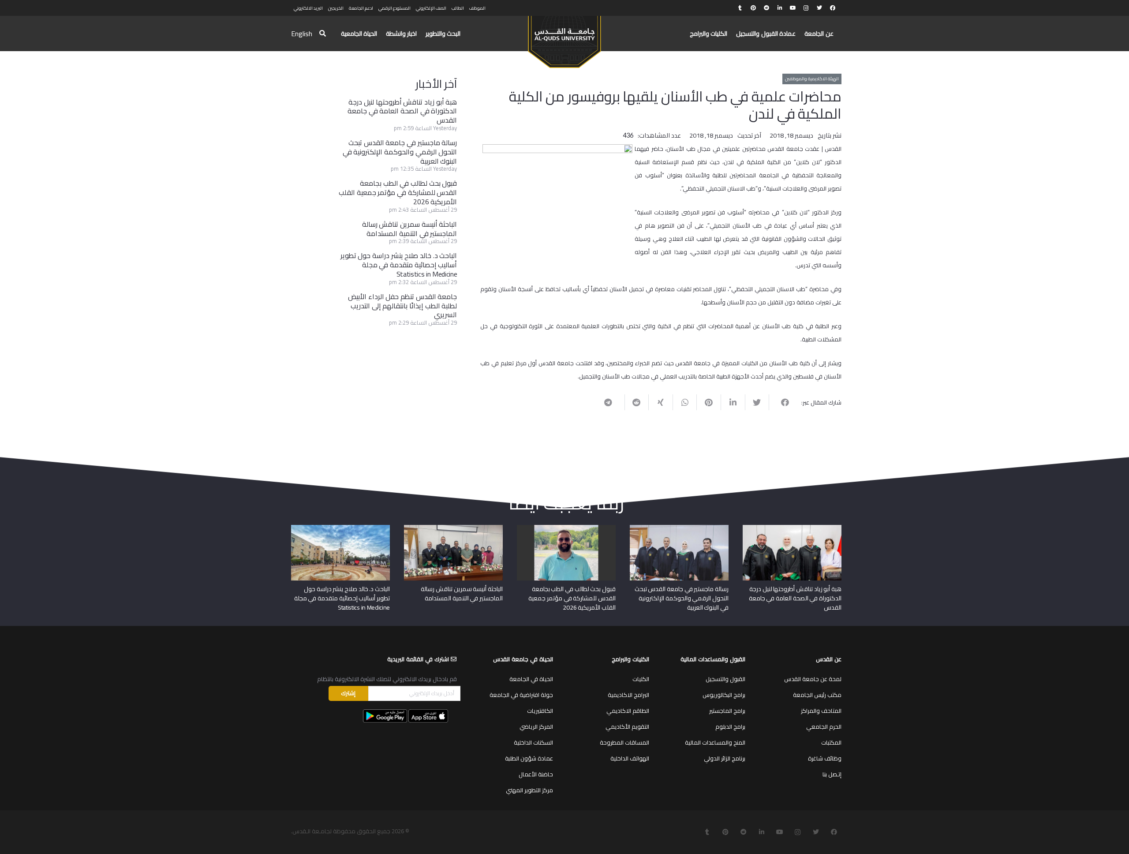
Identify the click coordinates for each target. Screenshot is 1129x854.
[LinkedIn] (779, 8)
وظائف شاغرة (824, 758)
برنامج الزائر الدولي (724, 758)
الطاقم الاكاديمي (627, 710)
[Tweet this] (757, 402)
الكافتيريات (540, 710)
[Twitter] (819, 8)
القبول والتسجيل (725, 679)
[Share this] (781, 402)
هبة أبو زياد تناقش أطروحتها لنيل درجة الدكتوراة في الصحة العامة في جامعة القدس (402, 111)
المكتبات (831, 742)
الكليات (640, 679)
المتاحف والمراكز (821, 710)
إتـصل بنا (831, 774)
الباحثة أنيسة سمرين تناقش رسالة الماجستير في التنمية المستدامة (409, 228)
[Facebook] (832, 8)
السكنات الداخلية (533, 742)
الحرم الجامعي (823, 726)
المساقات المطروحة (624, 742)
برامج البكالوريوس (724, 694)
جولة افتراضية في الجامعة (521, 694)
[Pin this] (708, 402)
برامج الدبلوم (730, 726)
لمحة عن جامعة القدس (812, 679)
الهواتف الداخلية (629, 758)
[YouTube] (793, 8)
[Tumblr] (740, 8)
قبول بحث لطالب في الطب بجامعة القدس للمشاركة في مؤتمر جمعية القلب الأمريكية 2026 (398, 192)
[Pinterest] (753, 8)
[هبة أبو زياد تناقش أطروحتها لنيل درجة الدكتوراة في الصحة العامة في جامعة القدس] (792, 528)
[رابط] (564, 38)
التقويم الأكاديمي (627, 726)
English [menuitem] (301, 33)
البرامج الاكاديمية (628, 694)
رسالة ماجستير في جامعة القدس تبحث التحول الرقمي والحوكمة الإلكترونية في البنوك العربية (400, 152)
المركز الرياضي (536, 726)
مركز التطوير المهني (529, 790)
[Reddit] (766, 8)
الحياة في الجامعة (531, 679)
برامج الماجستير (727, 710)
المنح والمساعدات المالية (715, 742)
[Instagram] (806, 8)
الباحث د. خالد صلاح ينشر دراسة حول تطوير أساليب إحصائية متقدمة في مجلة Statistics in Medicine (398, 265)
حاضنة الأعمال (536, 774)
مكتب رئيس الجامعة (817, 694)
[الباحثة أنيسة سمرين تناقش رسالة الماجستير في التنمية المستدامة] (453, 528)
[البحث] (322, 34)
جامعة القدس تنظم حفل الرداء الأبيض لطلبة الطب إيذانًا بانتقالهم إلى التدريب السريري (402, 306)
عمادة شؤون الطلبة (529, 758)
